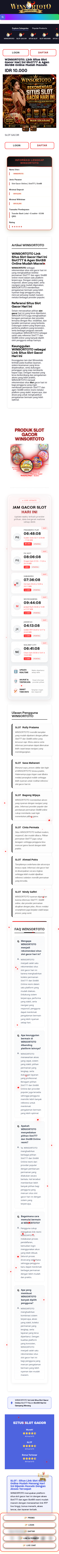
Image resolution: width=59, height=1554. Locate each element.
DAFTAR (43, 52)
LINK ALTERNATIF (31, 1539)
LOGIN (16, 52)
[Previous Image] (5, 101)
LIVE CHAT (31, 1546)
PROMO (31, 1517)
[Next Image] (54, 101)
